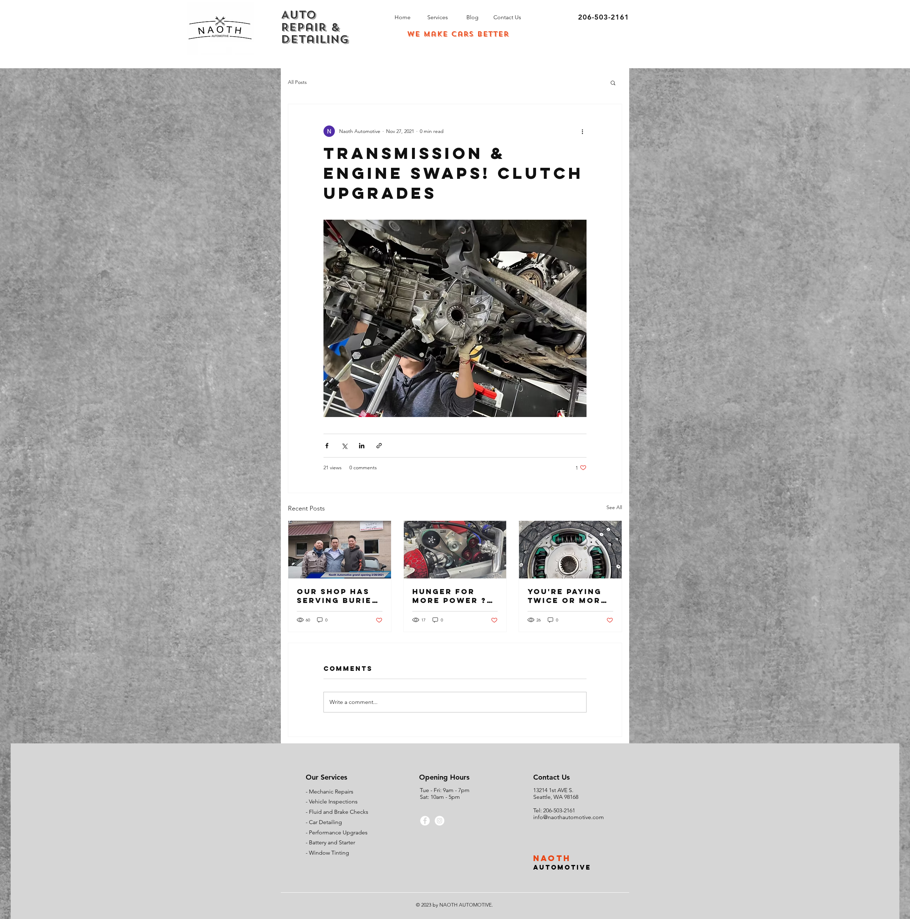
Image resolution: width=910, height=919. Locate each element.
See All (614, 507)
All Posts (297, 82)
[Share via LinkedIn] (361, 445)
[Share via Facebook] (326, 445)
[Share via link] (379, 445)
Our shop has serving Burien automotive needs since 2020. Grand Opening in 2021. (338, 596)
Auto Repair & (310, 21)
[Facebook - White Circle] (425, 821)
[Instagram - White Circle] (439, 821)
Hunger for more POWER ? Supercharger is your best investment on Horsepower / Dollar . (452, 596)
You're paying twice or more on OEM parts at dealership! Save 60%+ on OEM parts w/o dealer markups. (568, 596)
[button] (613, 82)
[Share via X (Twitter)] (344, 445)
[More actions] (582, 131)
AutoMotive (562, 867)
